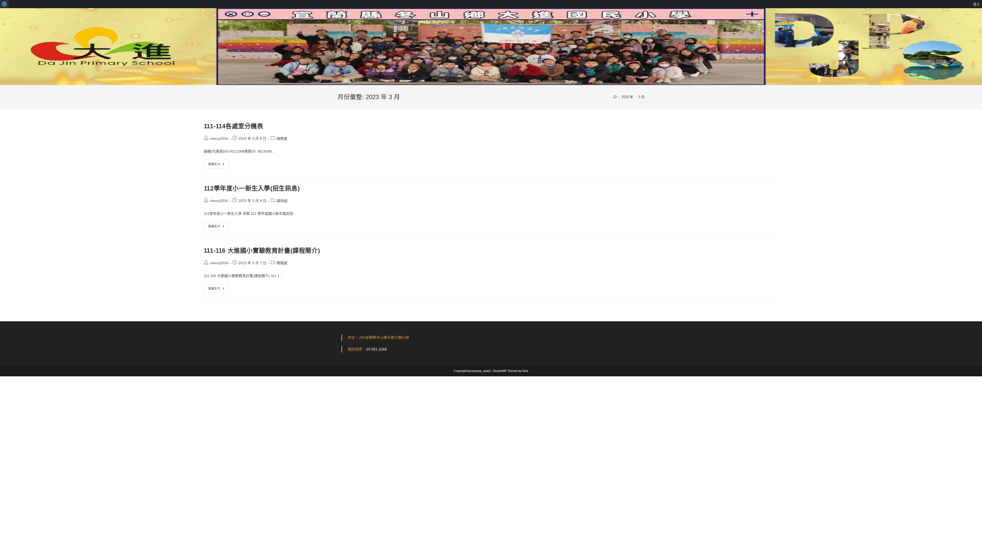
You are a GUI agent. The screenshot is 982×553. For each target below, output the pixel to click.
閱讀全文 (218, 165)
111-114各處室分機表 (233, 126)
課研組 (282, 201)
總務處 (282, 138)
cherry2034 (219, 138)
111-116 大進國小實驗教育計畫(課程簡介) (262, 250)
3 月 (641, 97)
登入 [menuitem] (976, 4)
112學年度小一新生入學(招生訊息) (252, 188)
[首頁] (615, 97)
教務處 (282, 263)
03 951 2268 (376, 349)
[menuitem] (4, 4)
